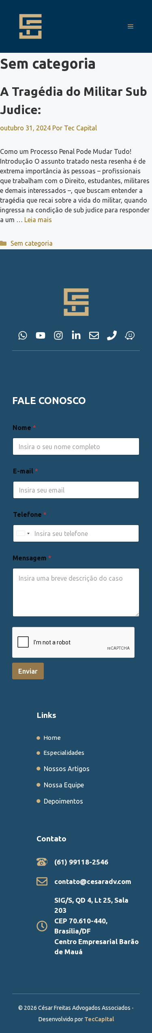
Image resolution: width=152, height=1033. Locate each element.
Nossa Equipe (64, 785)
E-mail (25, 471)
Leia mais (38, 219)
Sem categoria (32, 243)
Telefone (30, 514)
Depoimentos (63, 801)
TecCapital (99, 1019)
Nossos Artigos (67, 768)
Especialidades (63, 752)
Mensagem (32, 558)
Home (52, 737)
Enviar (28, 671)
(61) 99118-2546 (81, 862)
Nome (24, 427)
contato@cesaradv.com (92, 881)
